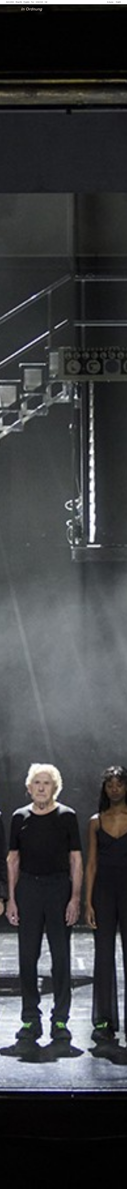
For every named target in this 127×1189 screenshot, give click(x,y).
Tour (32, 2)
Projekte (26, 2)
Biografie (19, 2)
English (118, 2)
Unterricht (39, 2)
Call (46, 2)
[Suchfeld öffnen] (108, 2)
